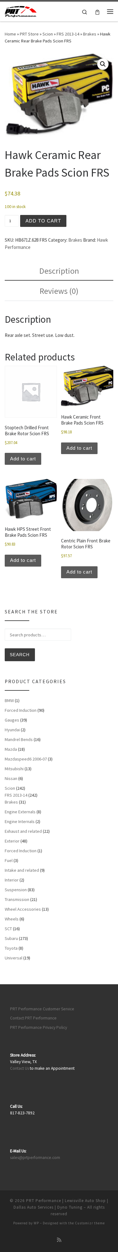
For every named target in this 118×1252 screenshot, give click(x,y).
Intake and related (22, 870)
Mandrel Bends (19, 739)
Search (20, 654)
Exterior (12, 841)
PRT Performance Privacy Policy (38, 1027)
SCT (8, 928)
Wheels (12, 919)
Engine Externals (20, 812)
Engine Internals (20, 821)
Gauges (12, 720)
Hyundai (12, 730)
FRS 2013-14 (68, 34)
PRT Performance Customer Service (42, 1009)
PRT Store (29, 34)
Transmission (17, 899)
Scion (47, 34)
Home (10, 34)
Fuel (9, 860)
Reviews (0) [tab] (59, 291)
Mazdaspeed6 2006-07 (26, 759)
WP (36, 1223)
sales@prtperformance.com (35, 1157)
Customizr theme (90, 1223)
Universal (13, 958)
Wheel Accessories (23, 909)
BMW (9, 700)
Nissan (11, 778)
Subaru (11, 938)
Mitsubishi (14, 769)
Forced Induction (21, 710)
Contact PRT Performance (33, 1018)
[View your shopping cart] (97, 11)
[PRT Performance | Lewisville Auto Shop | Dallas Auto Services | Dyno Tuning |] (21, 10)
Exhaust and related (23, 831)
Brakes (89, 34)
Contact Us (19, 1068)
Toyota (11, 948)
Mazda (11, 749)
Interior (12, 880)
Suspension (16, 889)
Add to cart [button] (23, 458)
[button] (103, 64)
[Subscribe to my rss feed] (59, 1240)
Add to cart (43, 220)
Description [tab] (59, 271)
